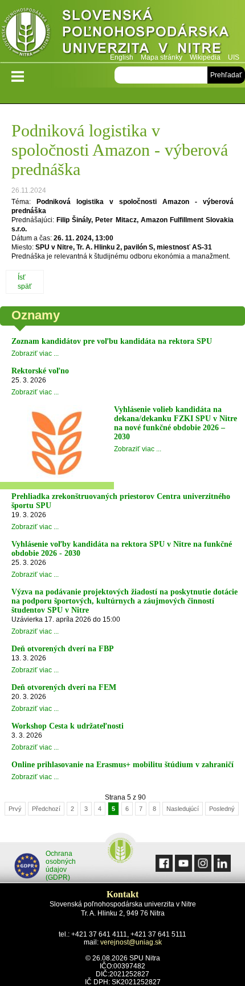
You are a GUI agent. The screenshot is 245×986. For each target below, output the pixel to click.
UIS (233, 57)
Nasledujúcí (182, 808)
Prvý (15, 808)
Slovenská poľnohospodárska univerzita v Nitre (122, 31)
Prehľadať (226, 75)
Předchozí (46, 808)
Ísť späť (25, 281)
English (121, 57)
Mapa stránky (161, 57)
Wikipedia (205, 57)
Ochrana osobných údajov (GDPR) (61, 865)
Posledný (222, 808)
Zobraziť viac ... (35, 353)
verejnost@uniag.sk (131, 942)
